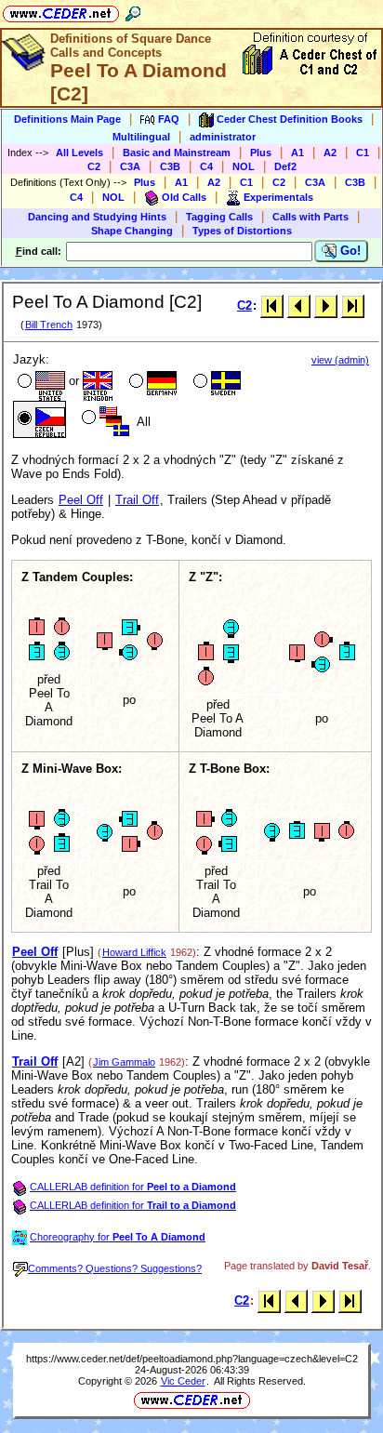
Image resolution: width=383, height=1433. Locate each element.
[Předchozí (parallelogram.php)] (298, 305)
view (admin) (340, 359)
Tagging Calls (219, 216)
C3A (130, 166)
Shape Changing (132, 230)
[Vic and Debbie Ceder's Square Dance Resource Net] (61, 11)
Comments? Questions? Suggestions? (115, 1268)
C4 (206, 166)
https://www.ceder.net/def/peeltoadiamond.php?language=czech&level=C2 (192, 1358)
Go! (349, 251)
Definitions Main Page (67, 119)
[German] (151, 383)
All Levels (79, 152)
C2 (93, 166)
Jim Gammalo (124, 1062)
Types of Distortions (242, 230)
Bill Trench (49, 324)
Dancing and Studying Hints (97, 216)
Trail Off (137, 500)
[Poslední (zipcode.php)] (352, 305)
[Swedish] (215, 383)
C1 (362, 152)
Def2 (285, 166)
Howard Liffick (134, 952)
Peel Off (81, 500)
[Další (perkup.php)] (325, 305)
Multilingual (141, 136)
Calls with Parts (310, 216)
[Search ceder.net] (132, 11)
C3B (170, 166)
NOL (243, 166)
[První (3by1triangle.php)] (272, 305)
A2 (330, 152)
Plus (260, 152)
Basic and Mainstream (177, 152)
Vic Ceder (183, 1381)
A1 (297, 152)
